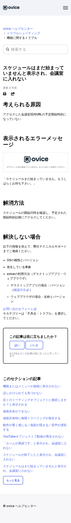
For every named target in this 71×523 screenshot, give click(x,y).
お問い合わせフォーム (18, 309)
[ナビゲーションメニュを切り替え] (65, 8)
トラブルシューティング (23, 33)
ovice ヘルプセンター (18, 28)
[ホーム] (11, 8)
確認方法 (20, 290)
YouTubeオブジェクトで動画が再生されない (33, 436)
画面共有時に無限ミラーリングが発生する (32, 418)
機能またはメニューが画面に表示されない (32, 386)
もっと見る (13, 480)
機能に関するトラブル (22, 38)
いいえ (34, 345)
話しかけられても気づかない (22, 393)
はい (17, 345)
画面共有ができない (16, 411)
